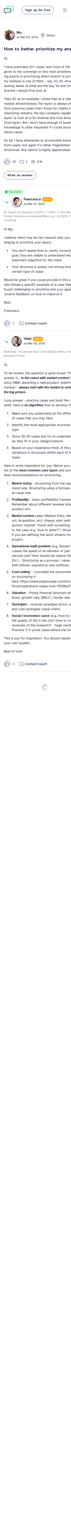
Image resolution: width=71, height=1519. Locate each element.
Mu (19, 32)
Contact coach (36, 323)
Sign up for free (37, 10)
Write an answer (20, 175)
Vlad (28, 338)
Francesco (33, 199)
